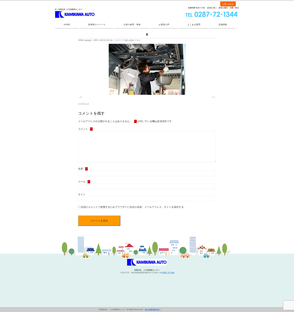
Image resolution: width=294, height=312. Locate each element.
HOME (67, 24)
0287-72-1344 (168, 272)
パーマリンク (83, 103)
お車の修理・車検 (132, 24)
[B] (147, 69)
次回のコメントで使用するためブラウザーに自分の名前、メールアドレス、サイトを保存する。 (133, 207)
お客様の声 (164, 24)
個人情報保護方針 (152, 309)
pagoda (88, 40)
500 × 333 (128, 40)
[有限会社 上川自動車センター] (147, 265)
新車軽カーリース (96, 24)
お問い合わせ (228, 4)
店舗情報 (222, 24)
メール (83, 181)
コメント (85, 128)
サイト (81, 194)
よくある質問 (193, 24)
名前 (82, 168)
